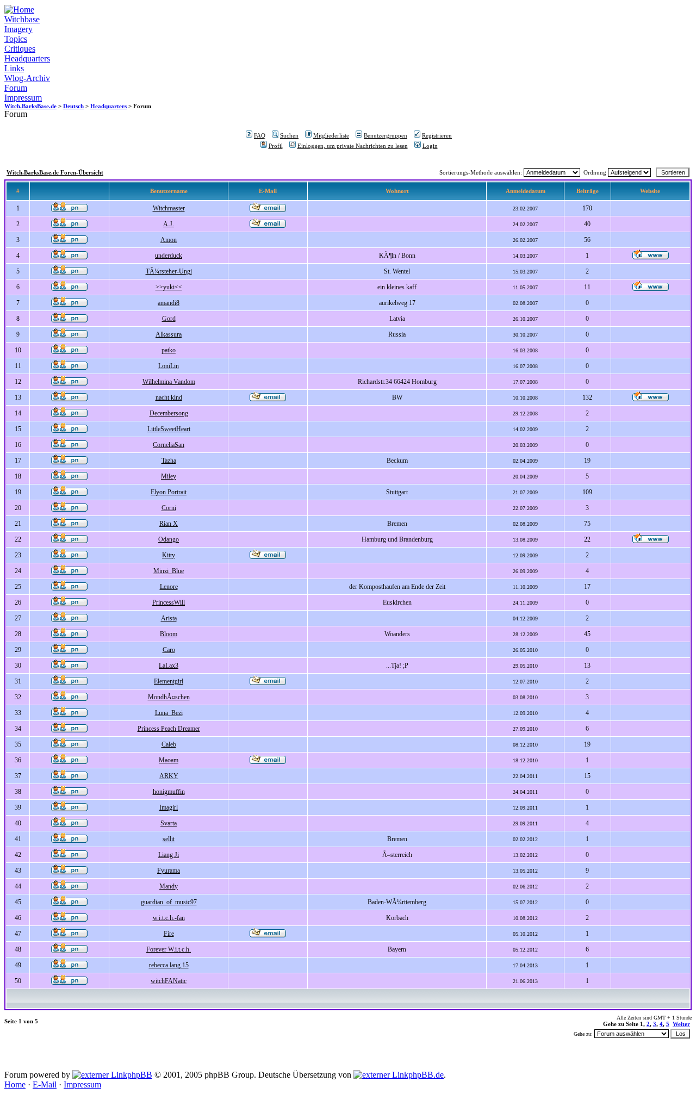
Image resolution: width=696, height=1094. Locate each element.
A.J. (168, 224)
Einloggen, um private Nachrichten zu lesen (352, 145)
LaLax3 (168, 665)
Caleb (168, 744)
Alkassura (169, 334)
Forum (15, 87)
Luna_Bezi (169, 713)
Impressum (23, 97)
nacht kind (169, 397)
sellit (169, 839)
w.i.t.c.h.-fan (169, 918)
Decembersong (169, 413)
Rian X (168, 523)
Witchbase (22, 19)
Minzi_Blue (168, 571)
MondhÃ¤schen (169, 697)
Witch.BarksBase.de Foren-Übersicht (55, 172)
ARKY (168, 776)
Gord (169, 318)
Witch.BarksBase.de (30, 106)
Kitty (168, 555)
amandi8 (168, 303)
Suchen (289, 135)
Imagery (18, 29)
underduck (168, 255)
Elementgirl (168, 681)
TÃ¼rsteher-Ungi (169, 271)
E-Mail (45, 1084)
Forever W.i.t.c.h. (168, 949)
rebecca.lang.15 (169, 965)
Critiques (19, 48)
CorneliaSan (168, 445)
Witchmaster (169, 208)
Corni (168, 508)
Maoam (168, 760)
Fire (169, 933)
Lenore (169, 586)
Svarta (168, 823)
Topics (15, 38)
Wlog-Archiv (27, 78)
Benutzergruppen (385, 135)
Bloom (168, 634)
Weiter (681, 1024)
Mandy (168, 886)
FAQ (259, 135)
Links (14, 68)
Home (15, 1084)
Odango (168, 539)
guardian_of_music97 (169, 902)
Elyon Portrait (169, 492)
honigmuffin (169, 791)
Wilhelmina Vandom (168, 382)
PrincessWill (168, 602)
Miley (168, 476)
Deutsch (73, 106)
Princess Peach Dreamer (169, 728)
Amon (168, 240)
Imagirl (168, 807)
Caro (169, 650)
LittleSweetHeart (168, 429)
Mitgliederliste (331, 135)
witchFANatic (169, 981)
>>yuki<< (169, 287)
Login (430, 145)
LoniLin (168, 366)
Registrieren (437, 135)
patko (168, 350)
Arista (169, 618)
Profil (276, 145)
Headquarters (27, 58)
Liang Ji (168, 855)
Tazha (168, 460)
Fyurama (168, 870)
